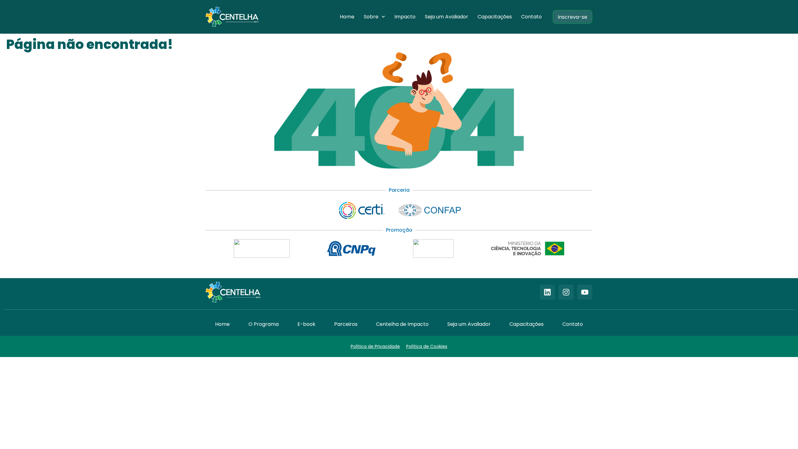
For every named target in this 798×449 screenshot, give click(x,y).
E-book (306, 324)
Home (347, 16)
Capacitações (495, 16)
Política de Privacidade (375, 346)
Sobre (371, 16)
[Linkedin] (547, 292)
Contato (531, 16)
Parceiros (346, 324)
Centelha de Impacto (402, 324)
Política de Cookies (426, 346)
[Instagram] (566, 292)
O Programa (263, 324)
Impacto (405, 16)
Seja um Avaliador (446, 16)
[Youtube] (584, 292)
